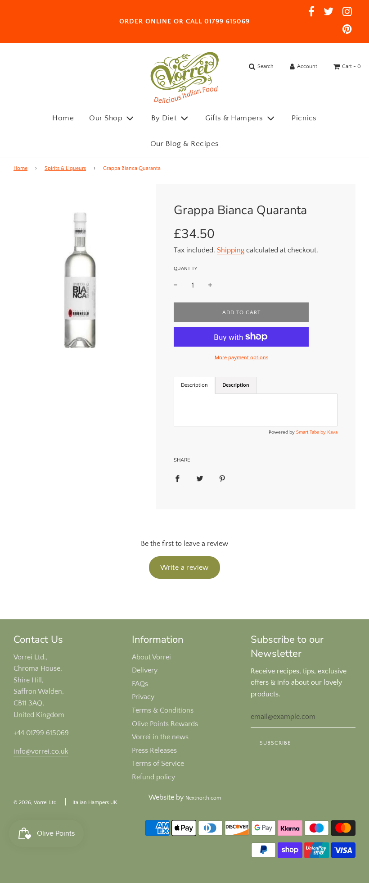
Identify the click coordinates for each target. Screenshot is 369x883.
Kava (332, 432)
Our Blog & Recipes (184, 144)
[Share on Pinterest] (222, 478)
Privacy (143, 697)
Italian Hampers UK (94, 802)
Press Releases (154, 750)
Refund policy (153, 777)
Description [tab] (194, 385)
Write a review (184, 567)
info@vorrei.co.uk (41, 751)
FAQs (140, 684)
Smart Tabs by (311, 432)
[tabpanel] (256, 409)
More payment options (241, 358)
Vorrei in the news (160, 737)
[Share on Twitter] (199, 478)
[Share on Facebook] (177, 478)
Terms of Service (158, 763)
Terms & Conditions (163, 710)
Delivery (145, 670)
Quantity (185, 268)
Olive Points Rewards (165, 724)
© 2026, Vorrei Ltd (35, 802)
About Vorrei (151, 657)
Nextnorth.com (203, 798)
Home (63, 118)
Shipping (230, 250)
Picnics (304, 118)
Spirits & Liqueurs (65, 168)
